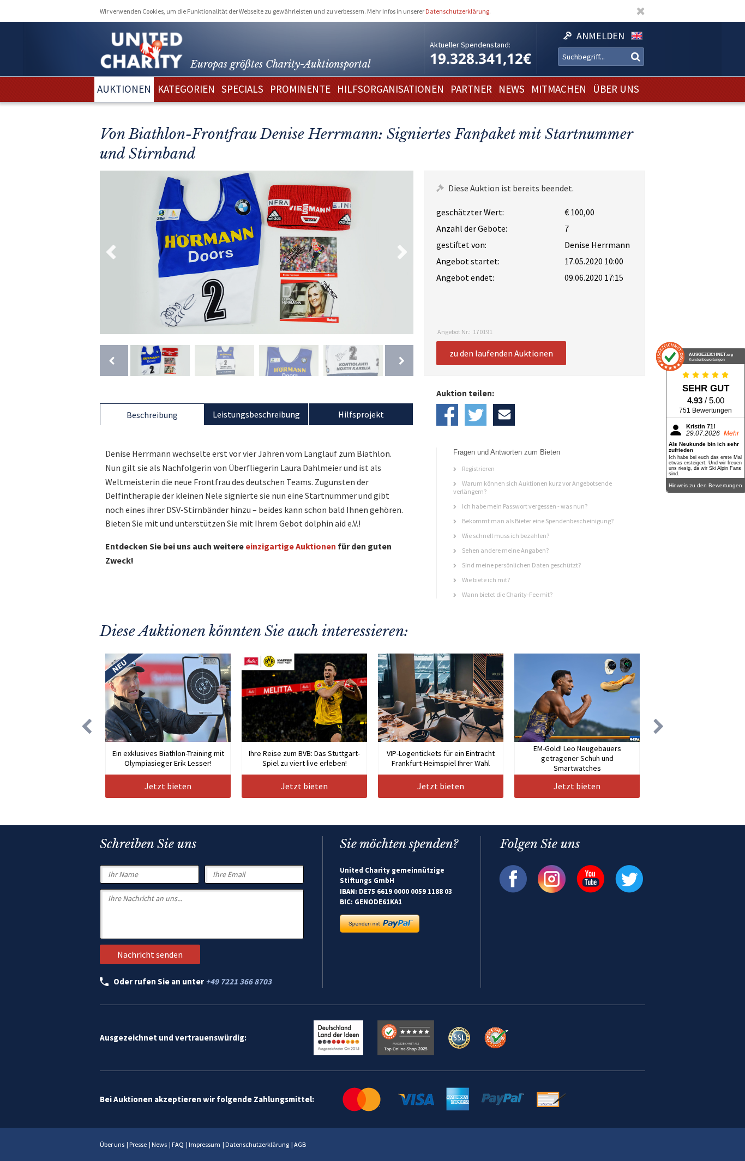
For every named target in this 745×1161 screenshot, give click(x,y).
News (159, 1144)
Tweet (475, 415)
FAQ (178, 1144)
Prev (110, 252)
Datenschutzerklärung (457, 11)
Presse (138, 1144)
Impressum (204, 1144)
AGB (300, 1144)
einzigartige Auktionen (290, 546)
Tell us (504, 415)
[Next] (399, 360)
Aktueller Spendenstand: (470, 45)
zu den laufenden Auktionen (501, 353)
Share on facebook (447, 415)
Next (402, 252)
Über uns (112, 1144)
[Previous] (114, 360)
